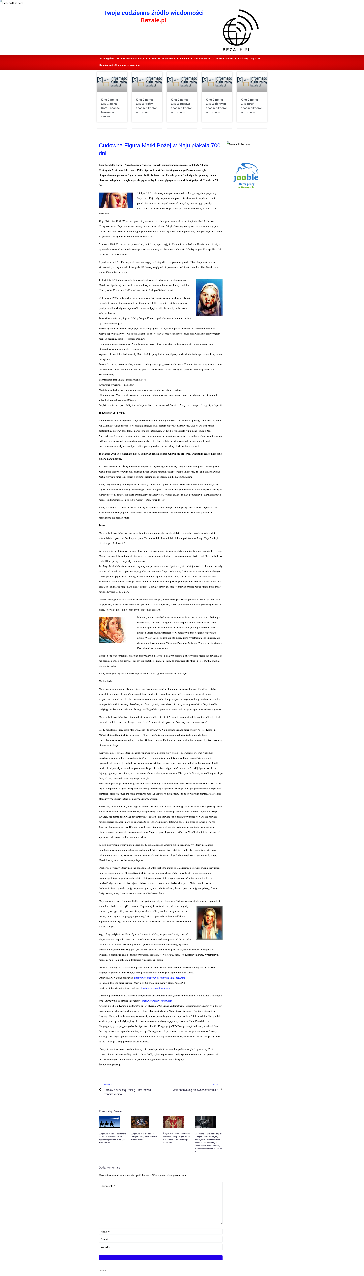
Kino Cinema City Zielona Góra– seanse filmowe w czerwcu (110, 108)
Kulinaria (228, 58)
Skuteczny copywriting (127, 65)
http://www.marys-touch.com (155, 987)
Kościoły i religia (247, 58)
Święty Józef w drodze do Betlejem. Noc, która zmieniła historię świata (144, 1137)
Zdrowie (198, 58)
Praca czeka (168, 58)
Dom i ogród (106, 65)
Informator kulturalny (132, 58)
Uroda (207, 58)
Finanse (184, 58)
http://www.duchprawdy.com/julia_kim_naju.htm (159, 977)
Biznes (152, 58)
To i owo (217, 58)
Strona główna (107, 58)
